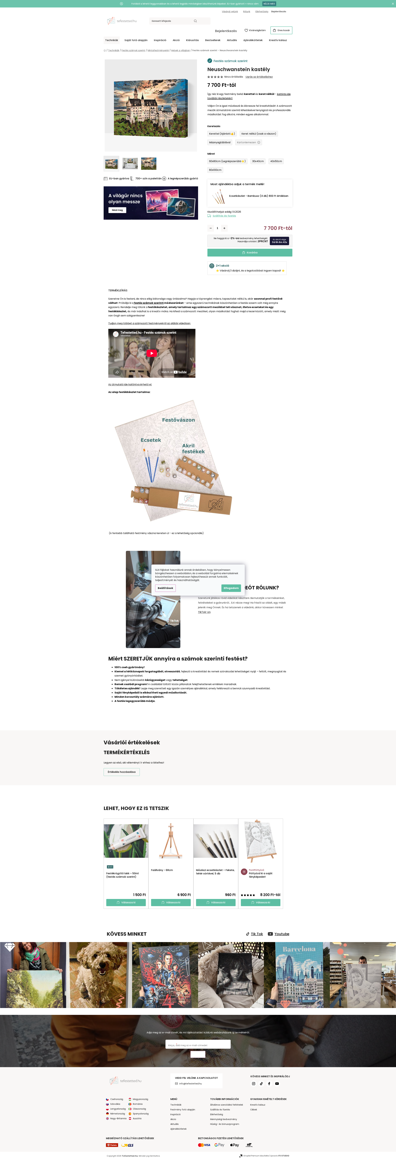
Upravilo (279, 1155)
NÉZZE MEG (269, 3)
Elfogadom (231, 588)
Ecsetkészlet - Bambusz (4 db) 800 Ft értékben (258, 196)
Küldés (198, 1054)
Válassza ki (128, 902)
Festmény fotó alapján (182, 1109)
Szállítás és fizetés (224, 216)
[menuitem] (112, 40)
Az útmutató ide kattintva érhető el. (130, 384)
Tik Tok (257, 934)
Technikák (175, 1104)
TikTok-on (204, 612)
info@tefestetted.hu (190, 1083)
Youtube (282, 934)
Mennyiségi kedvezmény (223, 1119)
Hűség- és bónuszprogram (224, 1124)
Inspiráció (175, 1114)
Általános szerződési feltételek (226, 1104)
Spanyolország (141, 1113)
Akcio (173, 1119)
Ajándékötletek (178, 1128)
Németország (117, 1113)
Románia (138, 1104)
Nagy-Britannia (118, 1118)
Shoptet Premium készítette (256, 1155)
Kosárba (252, 252)
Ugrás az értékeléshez (259, 77)
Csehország (116, 1099)
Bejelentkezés (226, 31)
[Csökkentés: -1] (210, 228)
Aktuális (174, 1124)
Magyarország (140, 1099)
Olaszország (139, 1108)
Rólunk (246, 11)
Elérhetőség (261, 11)
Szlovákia (115, 1104)
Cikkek (253, 1109)
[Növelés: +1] (224, 228)
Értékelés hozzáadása (122, 772)
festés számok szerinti (149, 303)
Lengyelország (118, 1108)
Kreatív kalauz (257, 1104)
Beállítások (165, 588)
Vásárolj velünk (230, 11)
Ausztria (137, 1118)
